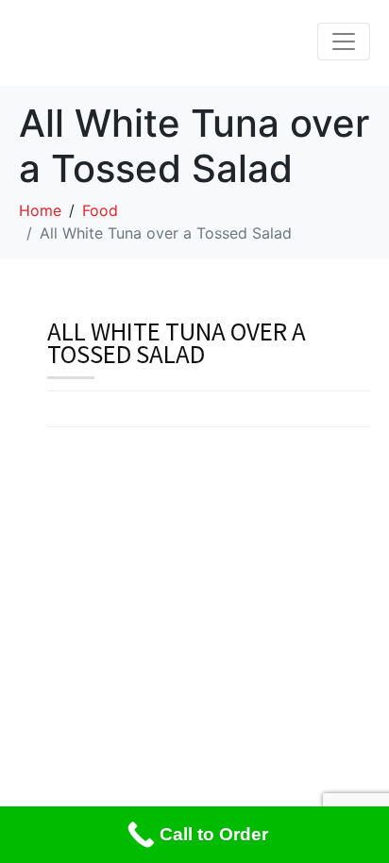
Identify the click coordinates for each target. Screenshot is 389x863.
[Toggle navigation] (343, 41)
